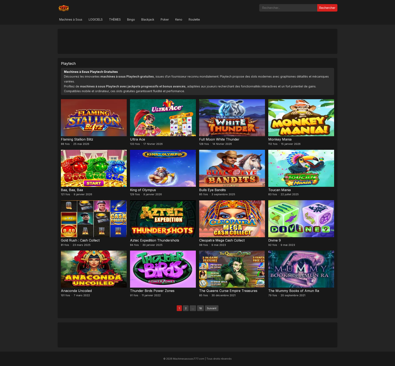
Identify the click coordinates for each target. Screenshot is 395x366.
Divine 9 (274, 240)
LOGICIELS (96, 19)
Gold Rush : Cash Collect (80, 240)
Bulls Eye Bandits (212, 190)
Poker (165, 19)
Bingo (131, 19)
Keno (178, 19)
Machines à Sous (70, 19)
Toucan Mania (279, 190)
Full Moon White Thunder (219, 139)
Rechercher (327, 7)
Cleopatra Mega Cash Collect (222, 240)
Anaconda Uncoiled (76, 291)
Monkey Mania (280, 139)
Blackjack (147, 19)
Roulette (194, 19)
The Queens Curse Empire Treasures (228, 291)
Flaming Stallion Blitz (77, 139)
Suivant (211, 308)
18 (200, 308)
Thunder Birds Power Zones (152, 291)
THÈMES (115, 19)
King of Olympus (143, 190)
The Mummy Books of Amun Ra (293, 291)
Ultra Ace (137, 139)
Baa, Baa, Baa (72, 190)
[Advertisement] (197, 41)
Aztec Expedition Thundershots (154, 240)
